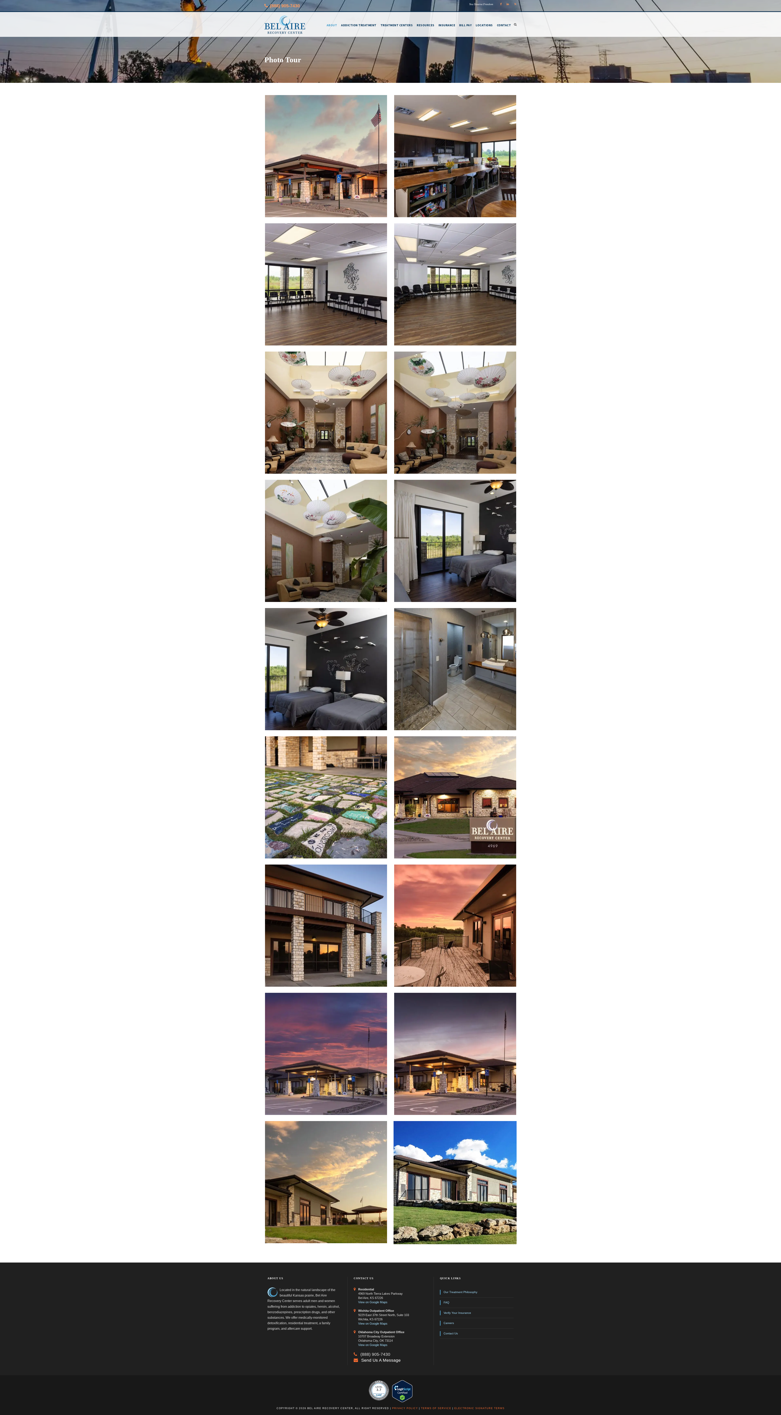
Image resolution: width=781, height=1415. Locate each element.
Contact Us (451, 1333)
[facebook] (501, 4)
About (332, 25)
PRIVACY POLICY (405, 1408)
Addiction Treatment (358, 25)
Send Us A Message (381, 1360)
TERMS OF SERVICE (436, 1408)
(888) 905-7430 (285, 5)
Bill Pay (465, 25)
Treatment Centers (397, 25)
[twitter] (515, 4)
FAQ (446, 1302)
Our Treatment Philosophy (460, 1292)
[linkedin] (508, 4)
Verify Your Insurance (457, 1312)
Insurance (446, 25)
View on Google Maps (372, 1302)
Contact (504, 25)
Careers (449, 1323)
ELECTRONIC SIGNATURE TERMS (479, 1408)
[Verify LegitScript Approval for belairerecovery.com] (402, 1391)
